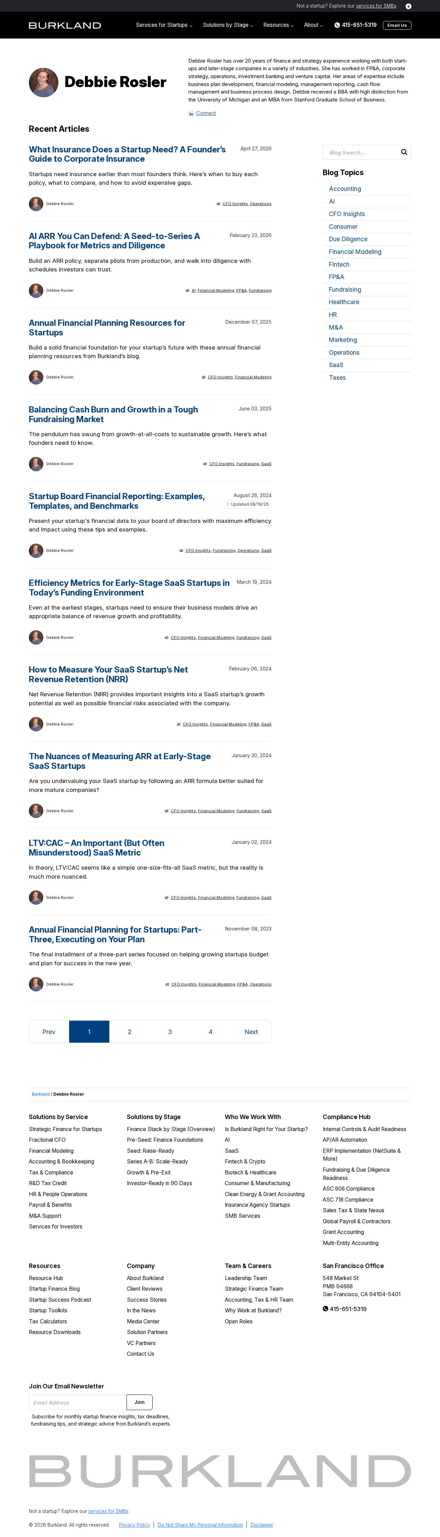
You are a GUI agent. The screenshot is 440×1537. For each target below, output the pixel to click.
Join (139, 1402)
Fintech (339, 264)
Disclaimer (262, 1525)
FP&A (241, 290)
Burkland (41, 1094)
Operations (261, 203)
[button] (164, 25)
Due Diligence (348, 239)
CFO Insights (235, 203)
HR (333, 314)
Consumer (343, 226)
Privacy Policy (134, 1525)
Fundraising (260, 290)
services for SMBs (376, 6)
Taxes (337, 377)
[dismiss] (408, 6)
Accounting (345, 188)
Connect (206, 113)
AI (194, 290)
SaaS (266, 463)
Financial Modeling (216, 290)
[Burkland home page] (65, 25)
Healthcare (344, 301)
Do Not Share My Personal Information (200, 1525)
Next (251, 1031)
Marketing (343, 339)
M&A (336, 327)
